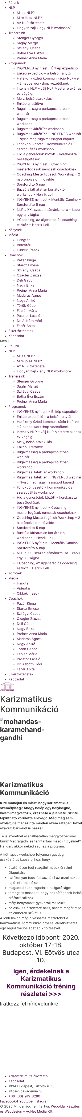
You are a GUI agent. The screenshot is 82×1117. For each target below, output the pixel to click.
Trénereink (16, 33)
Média (13, 235)
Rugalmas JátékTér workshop (40, 129)
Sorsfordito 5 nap (31, 184)
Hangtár (23, 240)
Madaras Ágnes (29, 295)
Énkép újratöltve (30, 103)
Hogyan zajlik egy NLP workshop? (44, 28)
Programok (17, 63)
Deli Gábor (25, 280)
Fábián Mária (27, 310)
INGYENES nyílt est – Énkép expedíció (47, 68)
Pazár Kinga (26, 260)
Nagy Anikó (26, 300)
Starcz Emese (28, 265)
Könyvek (15, 230)
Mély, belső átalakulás (34, 98)
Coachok (15, 255)
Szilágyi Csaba (28, 48)
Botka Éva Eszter (30, 53)
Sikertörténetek (20, 331)
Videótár (23, 245)
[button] (41, 340)
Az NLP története (31, 23)
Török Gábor (27, 305)
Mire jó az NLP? (29, 18)
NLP (11, 7)
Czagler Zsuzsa (29, 275)
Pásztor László (28, 315)
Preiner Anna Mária (32, 58)
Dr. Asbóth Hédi (29, 321)
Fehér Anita (26, 326)
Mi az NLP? (26, 13)
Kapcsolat (16, 336)
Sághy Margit (27, 43)
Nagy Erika (25, 285)
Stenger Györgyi (30, 38)
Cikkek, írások (28, 250)
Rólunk (13, 2)
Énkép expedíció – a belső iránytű (44, 73)
